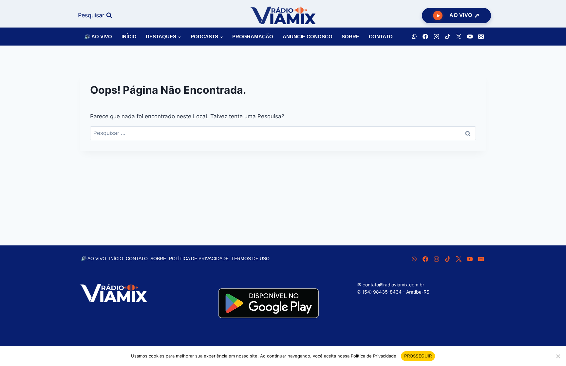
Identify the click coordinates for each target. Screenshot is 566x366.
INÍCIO (129, 36)
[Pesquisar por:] (283, 133)
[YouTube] (469, 36)
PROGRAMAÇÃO (252, 36)
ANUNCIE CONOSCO (307, 36)
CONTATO (381, 36)
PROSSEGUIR (418, 355)
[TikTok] (447, 36)
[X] (458, 36)
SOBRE (350, 36)
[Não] (558, 356)
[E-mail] (480, 36)
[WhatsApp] (414, 36)
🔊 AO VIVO (98, 36)
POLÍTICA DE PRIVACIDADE (199, 258)
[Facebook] (425, 36)
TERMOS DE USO (250, 258)
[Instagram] (436, 36)
